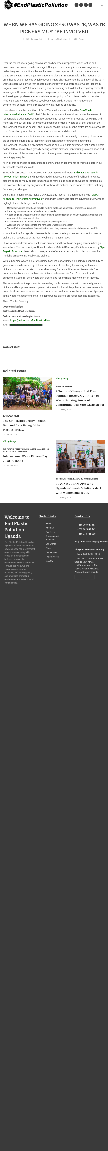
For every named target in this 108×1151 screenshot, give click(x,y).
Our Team (50, 532)
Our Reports (51, 552)
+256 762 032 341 (86, 529)
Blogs (48, 548)
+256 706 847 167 (86, 524)
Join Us (49, 561)
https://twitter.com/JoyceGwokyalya (26, 325)
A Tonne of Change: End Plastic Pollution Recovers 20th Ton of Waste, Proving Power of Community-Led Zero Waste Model (80, 398)
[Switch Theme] (95, 5)
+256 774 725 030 (86, 533)
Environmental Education (52, 538)
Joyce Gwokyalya (59, 39)
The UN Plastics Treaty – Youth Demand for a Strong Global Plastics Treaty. (24, 425)
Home (48, 523)
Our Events (51, 544)
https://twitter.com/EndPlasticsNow (30, 320)
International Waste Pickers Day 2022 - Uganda (25, 458)
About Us (50, 528)
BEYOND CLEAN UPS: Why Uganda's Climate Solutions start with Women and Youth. (78, 488)
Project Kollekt (52, 557)
